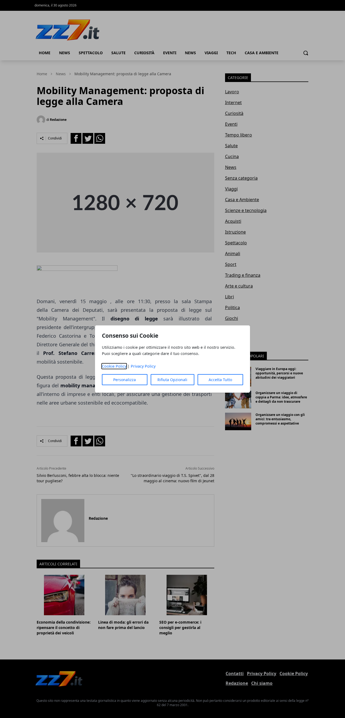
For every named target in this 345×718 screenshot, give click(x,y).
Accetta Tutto (220, 379)
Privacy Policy (143, 366)
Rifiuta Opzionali (172, 379)
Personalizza (124, 379)
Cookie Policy (114, 366)
